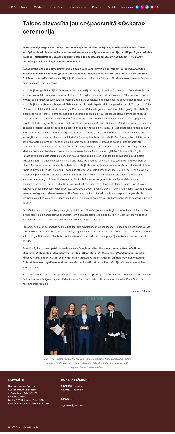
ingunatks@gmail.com (72, 405)
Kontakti (112, 7)
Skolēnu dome (78, 7)
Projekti (96, 7)
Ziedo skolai (127, 7)
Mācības (38, 7)
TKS (12, 7)
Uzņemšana (56, 7)
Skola (24, 7)
